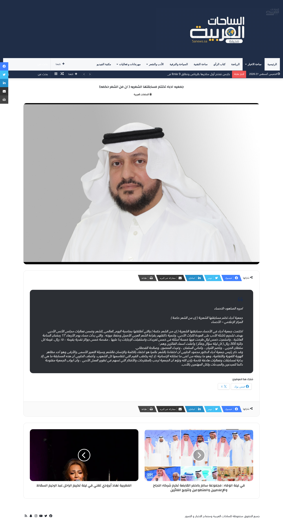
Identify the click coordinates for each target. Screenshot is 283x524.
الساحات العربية (141, 94)
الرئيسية (272, 64)
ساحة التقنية (201, 64)
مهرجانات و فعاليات (130, 64)
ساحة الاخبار (254, 64)
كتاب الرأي (219, 64)
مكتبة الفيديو (104, 64)
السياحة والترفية (179, 64)
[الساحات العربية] (218, 29)
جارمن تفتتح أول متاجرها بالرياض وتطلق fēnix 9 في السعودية (192, 74)
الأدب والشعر (156, 64)
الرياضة (235, 64)
